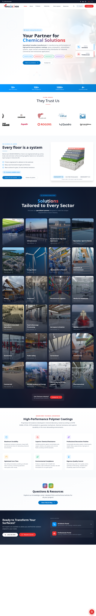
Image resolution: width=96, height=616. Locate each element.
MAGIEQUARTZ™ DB (58, 177)
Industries (46, 6)
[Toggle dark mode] (73, 6)
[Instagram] (85, 1)
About (31, 6)
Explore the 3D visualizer (11, 177)
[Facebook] (80, 1)
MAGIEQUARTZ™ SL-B (85, 177)
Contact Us (89, 6)
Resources (65, 6)
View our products (30, 63)
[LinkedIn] (83, 1)
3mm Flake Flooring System (71, 177)
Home (25, 6)
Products (38, 6)
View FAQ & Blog (46, 503)
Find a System (57, 6)
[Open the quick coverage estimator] (91, 611)
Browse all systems (30, 177)
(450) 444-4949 (7, 1)
